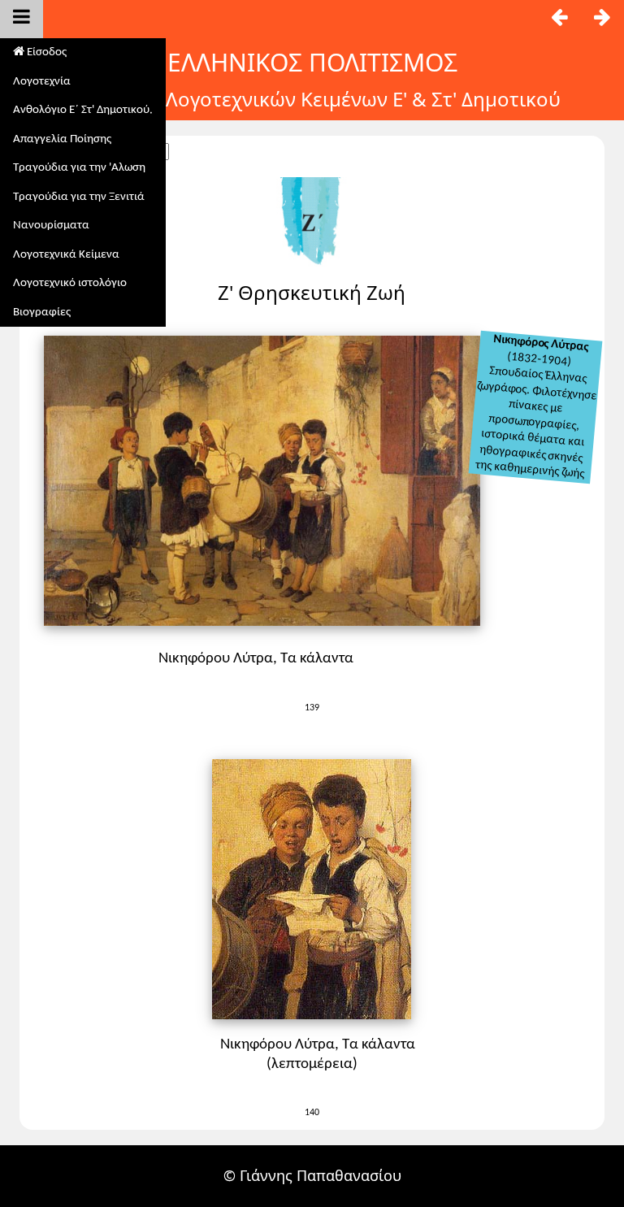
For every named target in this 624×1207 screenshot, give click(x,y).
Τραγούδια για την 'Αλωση (79, 168)
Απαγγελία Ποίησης (62, 139)
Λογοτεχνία (42, 82)
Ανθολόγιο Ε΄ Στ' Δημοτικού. (83, 110)
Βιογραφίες (42, 312)
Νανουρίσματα (51, 225)
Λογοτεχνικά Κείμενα (66, 255)
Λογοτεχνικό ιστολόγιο (70, 283)
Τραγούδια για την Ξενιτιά (79, 197)
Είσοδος (45, 52)
